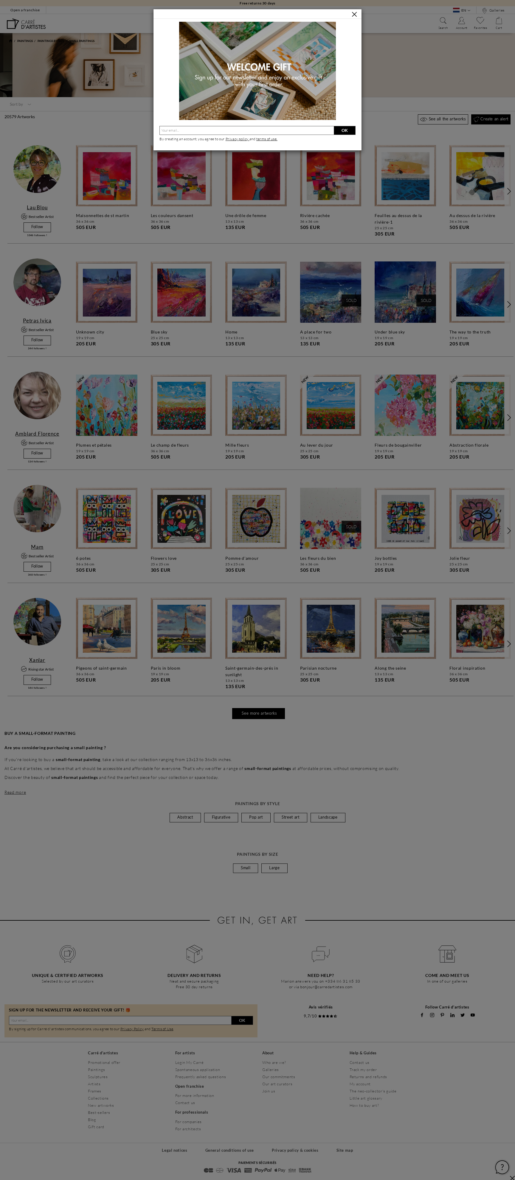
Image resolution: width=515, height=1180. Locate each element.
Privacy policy (237, 139)
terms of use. (266, 139)
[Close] (354, 14)
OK (345, 130)
